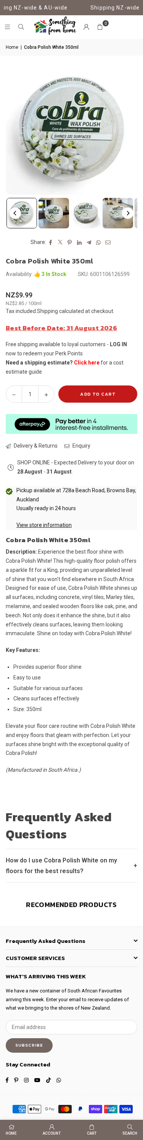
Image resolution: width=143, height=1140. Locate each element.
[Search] (21, 27)
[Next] (127, 213)
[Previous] (15, 213)
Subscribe (29, 1045)
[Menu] (7, 27)
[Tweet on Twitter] (60, 242)
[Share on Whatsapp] (98, 242)
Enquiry (80, 446)
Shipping (47, 311)
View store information (44, 525)
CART (91, 1133)
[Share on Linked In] (79, 242)
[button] (100, 27)
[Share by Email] (108, 242)
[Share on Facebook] (51, 242)
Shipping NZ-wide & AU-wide (55, 8)
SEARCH (129, 1133)
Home (12, 47)
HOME (11, 1133)
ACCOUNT (52, 1133)
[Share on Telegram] (89, 242)
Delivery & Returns (35, 446)
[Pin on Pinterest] (70, 242)
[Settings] (86, 27)
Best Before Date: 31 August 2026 (61, 328)
